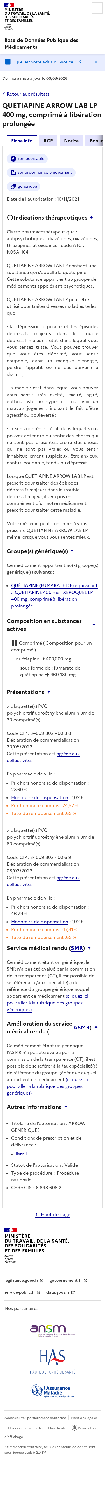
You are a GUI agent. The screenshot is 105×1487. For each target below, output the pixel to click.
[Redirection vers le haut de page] (93, 217)
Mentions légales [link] (84, 1417)
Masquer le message (96, 61)
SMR (77, 948)
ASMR (81, 1027)
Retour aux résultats (28, 93)
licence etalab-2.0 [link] (26, 1452)
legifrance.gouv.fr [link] (21, 1280)
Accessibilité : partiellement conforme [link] (35, 1417)
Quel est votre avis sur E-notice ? (45, 62)
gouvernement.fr (66, 1280)
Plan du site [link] (57, 1428)
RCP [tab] (48, 140)
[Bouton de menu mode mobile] (97, 8)
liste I (21, 1153)
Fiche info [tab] (21, 140)
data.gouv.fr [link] (58, 1292)
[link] (52, 43)
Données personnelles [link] (25, 1428)
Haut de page (55, 1214)
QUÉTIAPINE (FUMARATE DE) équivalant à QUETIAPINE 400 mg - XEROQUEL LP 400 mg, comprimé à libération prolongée (54, 595)
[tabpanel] (52, 676)
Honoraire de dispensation (39, 797)
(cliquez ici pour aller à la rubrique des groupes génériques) (47, 1003)
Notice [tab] (71, 140)
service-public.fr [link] (19, 1292)
